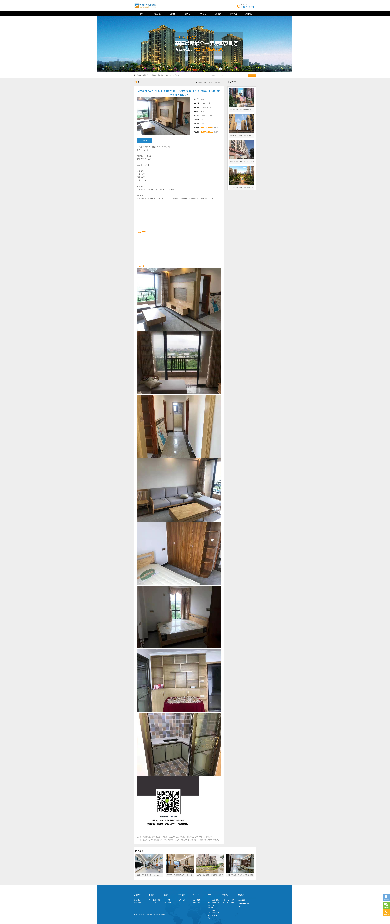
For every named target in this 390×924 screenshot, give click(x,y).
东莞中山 (233, 14)
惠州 (232, 902)
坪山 (228, 902)
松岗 (154, 902)
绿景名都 (176, 75)
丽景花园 (153, 75)
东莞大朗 (210, 908)
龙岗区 (187, 14)
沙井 (150, 902)
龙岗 (165, 902)
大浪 (135, 902)
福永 (158, 900)
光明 (179, 900)
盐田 (198, 902)
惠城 (223, 902)
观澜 (139, 902)
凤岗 (209, 905)
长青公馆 (168, 75)
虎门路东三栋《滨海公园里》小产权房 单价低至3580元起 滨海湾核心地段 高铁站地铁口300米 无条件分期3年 (177, 837)
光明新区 (202, 14)
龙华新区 (157, 14)
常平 (219, 913)
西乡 (150, 900)
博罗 (232, 900)
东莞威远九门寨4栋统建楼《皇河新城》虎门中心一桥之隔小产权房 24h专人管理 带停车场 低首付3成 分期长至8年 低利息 (181, 840)
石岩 (154, 900)
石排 (217, 915)
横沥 (209, 910)
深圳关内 (218, 14)
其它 (209, 918)
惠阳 (223, 900)
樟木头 (214, 913)
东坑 (213, 905)
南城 (213, 915)
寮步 (217, 910)
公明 (184, 900)
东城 (209, 915)
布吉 (165, 900)
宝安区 (172, 14)
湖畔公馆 (161, 75)
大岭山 (214, 902)
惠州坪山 (248, 14)
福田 (198, 900)
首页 (141, 14)
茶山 (213, 910)
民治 (139, 900)
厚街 (217, 900)
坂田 (169, 900)
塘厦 (219, 902)
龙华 (135, 900)
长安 (209, 900)
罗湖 (194, 902)
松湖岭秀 (145, 75)
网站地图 (162, 914)
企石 (216, 908)
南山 (194, 900)
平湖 (169, 902)
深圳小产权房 (208, 82)
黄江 (209, 913)
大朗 (209, 902)
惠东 (228, 900)
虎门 (221, 82)
